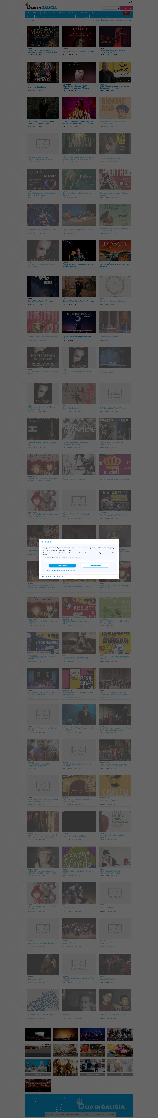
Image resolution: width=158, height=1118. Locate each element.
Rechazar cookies (95, 565)
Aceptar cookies (62, 565)
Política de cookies (46, 576)
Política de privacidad (58, 576)
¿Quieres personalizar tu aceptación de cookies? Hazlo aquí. (60, 570)
